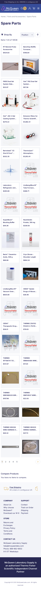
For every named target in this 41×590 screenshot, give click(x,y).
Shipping (24, 510)
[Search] (21, 8)
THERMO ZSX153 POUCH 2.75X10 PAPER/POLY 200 (29, 324)
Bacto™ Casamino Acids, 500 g (9, 255)
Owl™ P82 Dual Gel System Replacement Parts (30, 82)
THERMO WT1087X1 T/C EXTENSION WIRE (9, 359)
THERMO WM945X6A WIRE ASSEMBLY (30, 359)
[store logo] (10, 8)
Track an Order (27, 507)
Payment (24, 513)
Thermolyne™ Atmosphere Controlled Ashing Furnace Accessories (30, 152)
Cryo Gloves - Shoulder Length (29, 255)
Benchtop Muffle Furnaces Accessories (29, 48)
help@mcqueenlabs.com (13, 546)
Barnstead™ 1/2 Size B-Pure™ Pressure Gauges (9, 152)
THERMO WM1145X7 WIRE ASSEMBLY (29, 394)
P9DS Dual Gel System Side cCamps (8, 82)
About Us (7, 505)
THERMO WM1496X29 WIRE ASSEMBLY (10, 394)
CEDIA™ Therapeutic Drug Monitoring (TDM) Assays (10, 324)
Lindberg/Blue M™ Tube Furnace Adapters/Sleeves (30, 186)
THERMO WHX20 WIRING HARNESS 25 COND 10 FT (30, 428)
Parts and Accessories (16, 17)
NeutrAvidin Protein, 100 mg (29, 221)
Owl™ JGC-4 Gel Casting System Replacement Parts (10, 117)
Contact (24, 505)
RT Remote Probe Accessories (9, 48)
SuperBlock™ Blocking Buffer (9, 221)
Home (3, 17)
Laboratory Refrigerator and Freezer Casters (9, 186)
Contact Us (9, 539)
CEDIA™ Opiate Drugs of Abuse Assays (29, 290)
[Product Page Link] (10, 66)
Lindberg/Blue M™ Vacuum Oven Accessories (10, 290)
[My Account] (29, 8)
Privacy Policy (9, 528)
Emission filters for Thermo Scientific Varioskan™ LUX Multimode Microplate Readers (30, 117)
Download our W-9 (11, 513)
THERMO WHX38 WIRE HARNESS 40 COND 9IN (10, 428)
